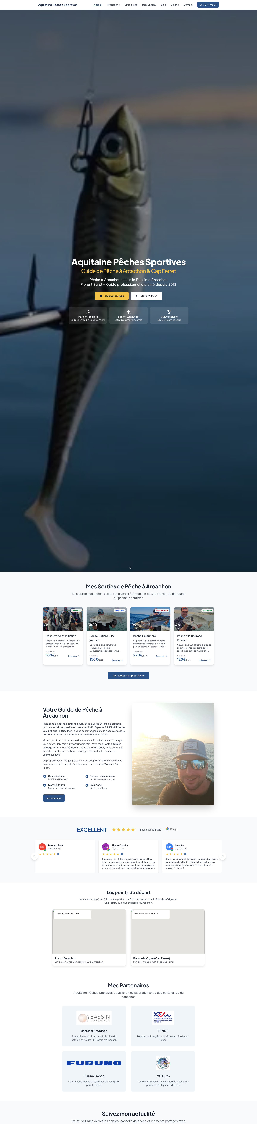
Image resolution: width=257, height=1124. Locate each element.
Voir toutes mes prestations (128, 675)
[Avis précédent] (34, 856)
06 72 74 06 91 (208, 4)
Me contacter (54, 798)
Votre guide (130, 4)
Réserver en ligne (114, 295)
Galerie (175, 4)
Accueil (98, 4)
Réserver (72, 656)
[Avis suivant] (222, 856)
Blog (163, 4)
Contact (188, 4)
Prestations (113, 4)
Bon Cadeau (149, 4)
